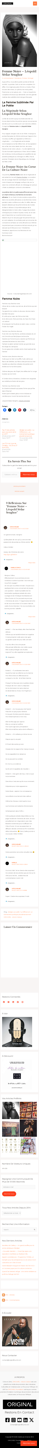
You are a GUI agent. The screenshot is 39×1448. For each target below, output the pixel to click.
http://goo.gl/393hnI (10, 554)
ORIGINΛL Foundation (15, 1389)
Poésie (24, 78)
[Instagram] (13, 1420)
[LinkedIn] (25, 1420)
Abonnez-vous (28, 474)
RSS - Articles (9, 1295)
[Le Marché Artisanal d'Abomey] (10, 1128)
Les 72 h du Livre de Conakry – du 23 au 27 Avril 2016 (9, 445)
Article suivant (19, 491)
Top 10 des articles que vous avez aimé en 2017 (9, 432)
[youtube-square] (23, 1002)
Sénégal (30, 78)
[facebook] (4, 1002)
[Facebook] (7, 1420)
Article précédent (19, 486)
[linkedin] (13, 1002)
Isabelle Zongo (16, 567)
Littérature (17, 78)
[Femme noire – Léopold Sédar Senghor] (10, 1110)
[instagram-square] (9, 1002)
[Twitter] (31, 1420)
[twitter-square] (18, 1002)
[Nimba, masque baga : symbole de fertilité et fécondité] (28, 1128)
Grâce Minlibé (14, 527)
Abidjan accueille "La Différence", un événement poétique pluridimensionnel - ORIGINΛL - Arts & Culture (18, 914)
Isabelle (14, 862)
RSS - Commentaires (12, 1300)
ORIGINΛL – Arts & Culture (21, 1381)
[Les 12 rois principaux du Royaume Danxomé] (28, 1110)
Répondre (31, 562)
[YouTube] (19, 1420)
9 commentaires (7, 78)
